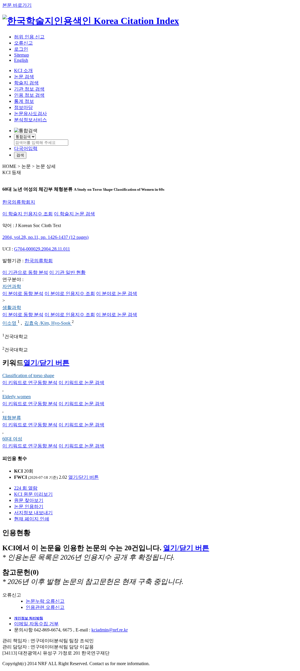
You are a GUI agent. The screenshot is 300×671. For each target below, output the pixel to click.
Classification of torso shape (28, 375)
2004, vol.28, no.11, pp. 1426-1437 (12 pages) (45, 237)
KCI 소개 (23, 70)
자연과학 (11, 286)
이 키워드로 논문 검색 (81, 382)
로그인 (21, 49)
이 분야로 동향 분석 (22, 293)
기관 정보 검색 (29, 88)
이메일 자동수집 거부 (36, 623)
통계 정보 (24, 101)
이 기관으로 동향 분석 (25, 272)
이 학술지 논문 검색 (74, 213)
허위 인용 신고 (29, 36)
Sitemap (21, 54)
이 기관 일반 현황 (67, 272)
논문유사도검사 (30, 113)
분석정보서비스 (30, 119)
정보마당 (23, 107)
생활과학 (11, 307)
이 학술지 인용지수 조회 (27, 213)
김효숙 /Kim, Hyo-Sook (48, 323)
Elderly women (16, 396)
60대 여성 (12, 438)
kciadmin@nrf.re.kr (109, 629)
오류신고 (23, 42)
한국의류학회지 (18, 202)
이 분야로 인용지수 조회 (70, 293)
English (21, 60)
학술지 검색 (26, 82)
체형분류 (11, 417)
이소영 (10, 323)
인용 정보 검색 (29, 95)
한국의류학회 (39, 260)
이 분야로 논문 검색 (116, 293)
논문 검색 (24, 76)
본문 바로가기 (17, 5)
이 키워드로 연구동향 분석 (29, 382)
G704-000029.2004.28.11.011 (42, 248)
